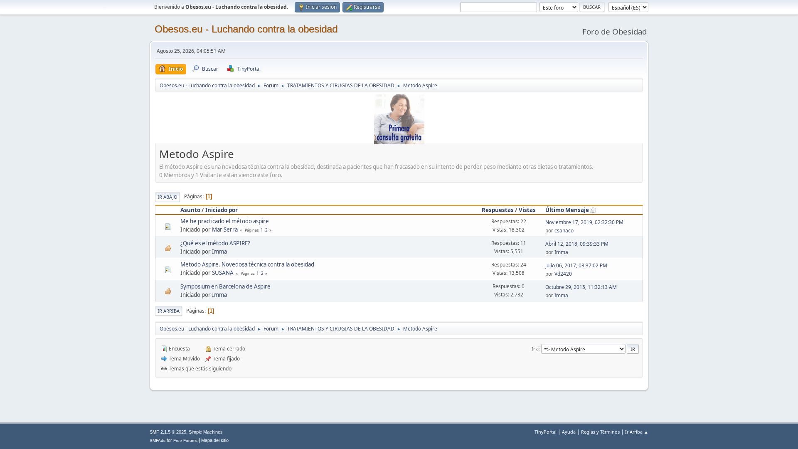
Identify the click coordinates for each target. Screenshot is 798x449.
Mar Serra (225, 229)
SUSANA (223, 272)
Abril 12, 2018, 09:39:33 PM (576, 243)
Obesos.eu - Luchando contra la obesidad (246, 29)
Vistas (527, 210)
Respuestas (498, 210)
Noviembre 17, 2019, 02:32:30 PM (584, 222)
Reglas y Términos (600, 432)
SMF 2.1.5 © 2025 (168, 431)
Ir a (535, 348)
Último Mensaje (567, 210)
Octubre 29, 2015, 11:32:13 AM (581, 287)
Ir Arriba (169, 311)
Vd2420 (563, 273)
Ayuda (569, 432)
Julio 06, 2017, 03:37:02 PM (576, 265)
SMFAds (157, 440)
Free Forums (185, 440)
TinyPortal (545, 432)
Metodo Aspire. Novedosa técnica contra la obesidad (247, 264)
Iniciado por (221, 210)
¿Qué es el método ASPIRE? (215, 243)
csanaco (564, 230)
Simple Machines (206, 431)
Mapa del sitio (215, 440)
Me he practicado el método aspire (224, 221)
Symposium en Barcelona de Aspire (225, 286)
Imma (219, 251)
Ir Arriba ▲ (636, 432)
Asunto (190, 210)
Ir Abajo (167, 197)
